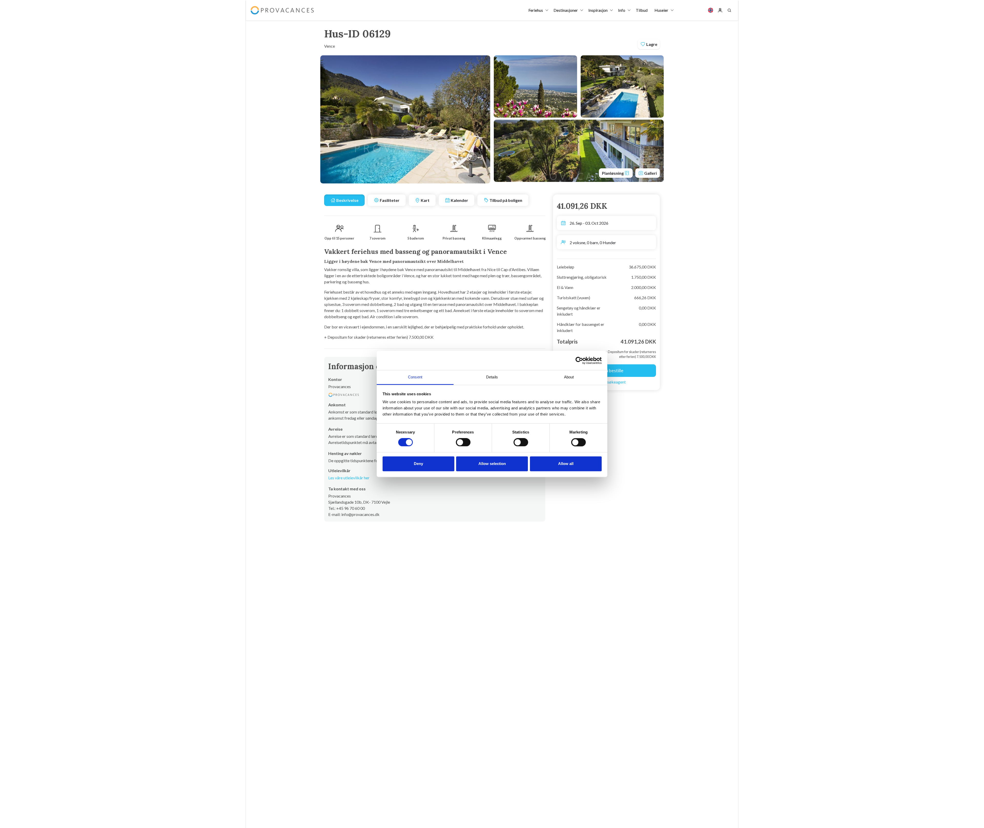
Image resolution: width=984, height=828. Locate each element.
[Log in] (720, 10)
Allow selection (492, 463)
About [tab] (569, 377)
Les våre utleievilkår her (349, 477)
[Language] (710, 10)
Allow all (565, 463)
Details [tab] (492, 377)
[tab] (344, 200)
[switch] (463, 442)
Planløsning (613, 173)
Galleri (650, 173)
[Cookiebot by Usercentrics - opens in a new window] (579, 360)
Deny (418, 463)
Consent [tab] (415, 377)
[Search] (729, 10)
